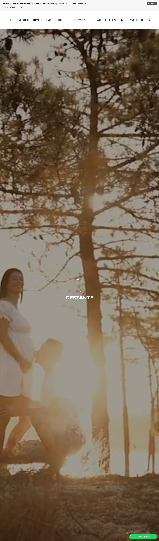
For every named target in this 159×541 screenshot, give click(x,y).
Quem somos (23, 20)
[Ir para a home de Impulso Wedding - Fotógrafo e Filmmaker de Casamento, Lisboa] (79, 20)
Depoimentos (111, 20)
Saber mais (81, 3)
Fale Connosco (137, 20)
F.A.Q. (123, 20)
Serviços (37, 20)
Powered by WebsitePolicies (12, 7)
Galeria (48, 20)
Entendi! (152, 4)
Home (10, 20)
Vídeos (59, 20)
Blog (99, 20)
